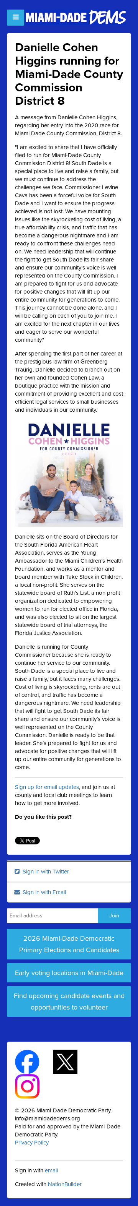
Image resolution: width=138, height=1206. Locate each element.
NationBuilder (65, 1184)
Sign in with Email (43, 892)
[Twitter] (72, 1061)
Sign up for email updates (47, 787)
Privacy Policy (32, 1142)
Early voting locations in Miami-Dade (69, 973)
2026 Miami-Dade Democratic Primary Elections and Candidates (69, 944)
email (51, 1170)
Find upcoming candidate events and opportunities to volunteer (69, 1001)
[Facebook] (34, 1061)
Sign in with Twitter (45, 871)
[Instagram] (34, 1085)
